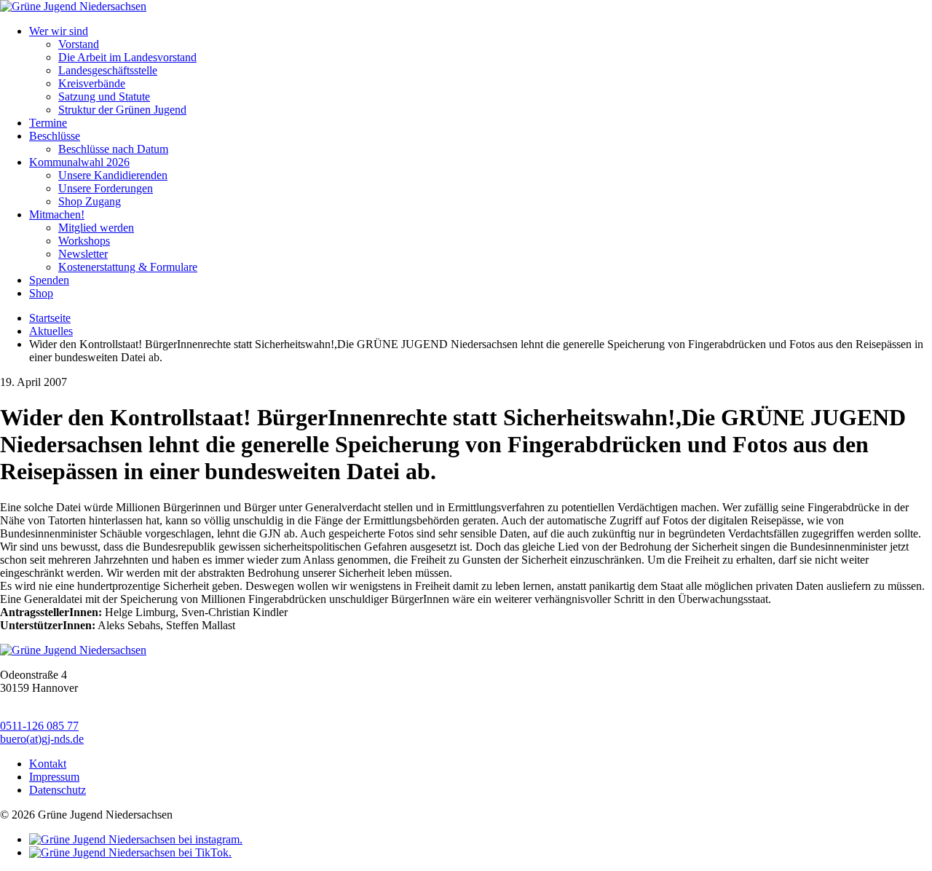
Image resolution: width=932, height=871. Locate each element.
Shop (41, 293)
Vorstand (78, 44)
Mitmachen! (56, 214)
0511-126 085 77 (39, 726)
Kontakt (47, 763)
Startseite (50, 318)
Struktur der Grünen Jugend (122, 109)
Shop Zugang (89, 201)
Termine (48, 123)
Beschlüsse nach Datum (113, 149)
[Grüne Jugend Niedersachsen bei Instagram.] (135, 839)
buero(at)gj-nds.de (42, 739)
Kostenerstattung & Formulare (127, 267)
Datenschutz (57, 790)
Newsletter (83, 254)
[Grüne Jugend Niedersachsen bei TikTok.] (130, 852)
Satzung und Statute (104, 96)
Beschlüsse (54, 136)
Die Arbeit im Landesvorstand (127, 57)
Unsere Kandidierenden (112, 175)
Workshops (84, 240)
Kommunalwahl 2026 (79, 162)
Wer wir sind (58, 31)
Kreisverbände (91, 83)
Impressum (54, 776)
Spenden (49, 280)
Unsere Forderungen (105, 188)
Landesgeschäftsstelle (107, 70)
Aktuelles (51, 331)
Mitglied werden (96, 227)
